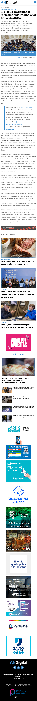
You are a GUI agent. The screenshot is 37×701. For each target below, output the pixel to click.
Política (5, 672)
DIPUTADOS (25, 57)
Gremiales (18, 672)
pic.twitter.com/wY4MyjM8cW (15, 124)
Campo (15, 674)
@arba (18, 122)
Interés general (8, 674)
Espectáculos (22, 674)
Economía (11, 672)
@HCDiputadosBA (26, 107)
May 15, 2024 (10, 129)
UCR (21, 57)
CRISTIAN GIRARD (32, 57)
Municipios (25, 672)
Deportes (31, 672)
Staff (15, 678)
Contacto (20, 678)
